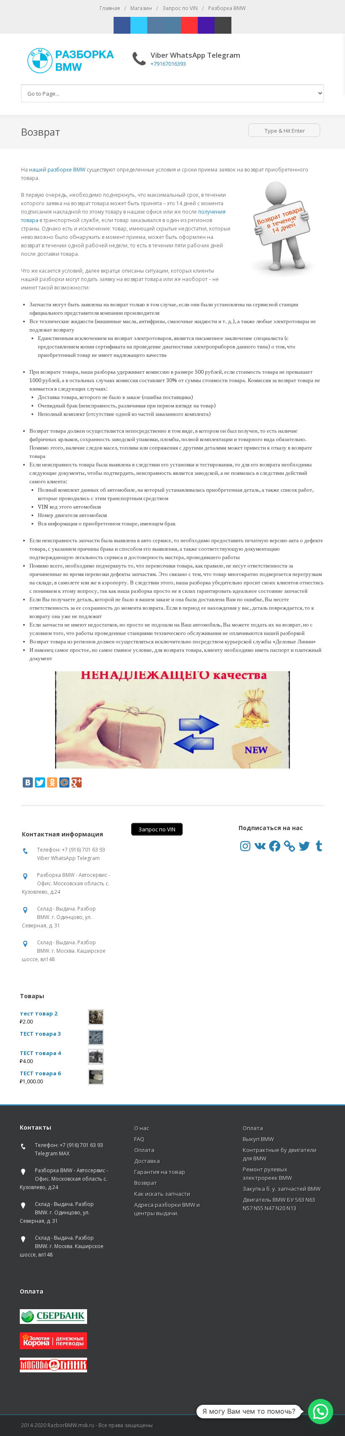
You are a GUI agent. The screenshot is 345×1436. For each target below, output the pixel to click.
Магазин (141, 8)
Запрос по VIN (180, 8)
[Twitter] (138, 25)
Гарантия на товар (159, 1172)
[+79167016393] (206, 25)
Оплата (144, 1150)
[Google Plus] (77, 782)
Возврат (145, 1183)
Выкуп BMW (258, 1139)
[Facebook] (122, 25)
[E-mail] (223, 25)
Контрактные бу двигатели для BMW (279, 1154)
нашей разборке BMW (57, 169)
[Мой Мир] (64, 782)
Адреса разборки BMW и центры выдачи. (167, 1209)
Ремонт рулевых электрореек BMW (267, 1173)
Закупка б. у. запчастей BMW (282, 1188)
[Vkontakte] (155, 25)
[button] (320, 1411)
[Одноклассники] (52, 782)
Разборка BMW (227, 8)
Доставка (147, 1161)
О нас (141, 1128)
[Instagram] (172, 25)
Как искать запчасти (162, 1194)
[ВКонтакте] (28, 782)
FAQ (139, 1139)
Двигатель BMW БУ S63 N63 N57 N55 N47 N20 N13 (279, 1204)
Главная (110, 8)
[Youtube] (189, 25)
